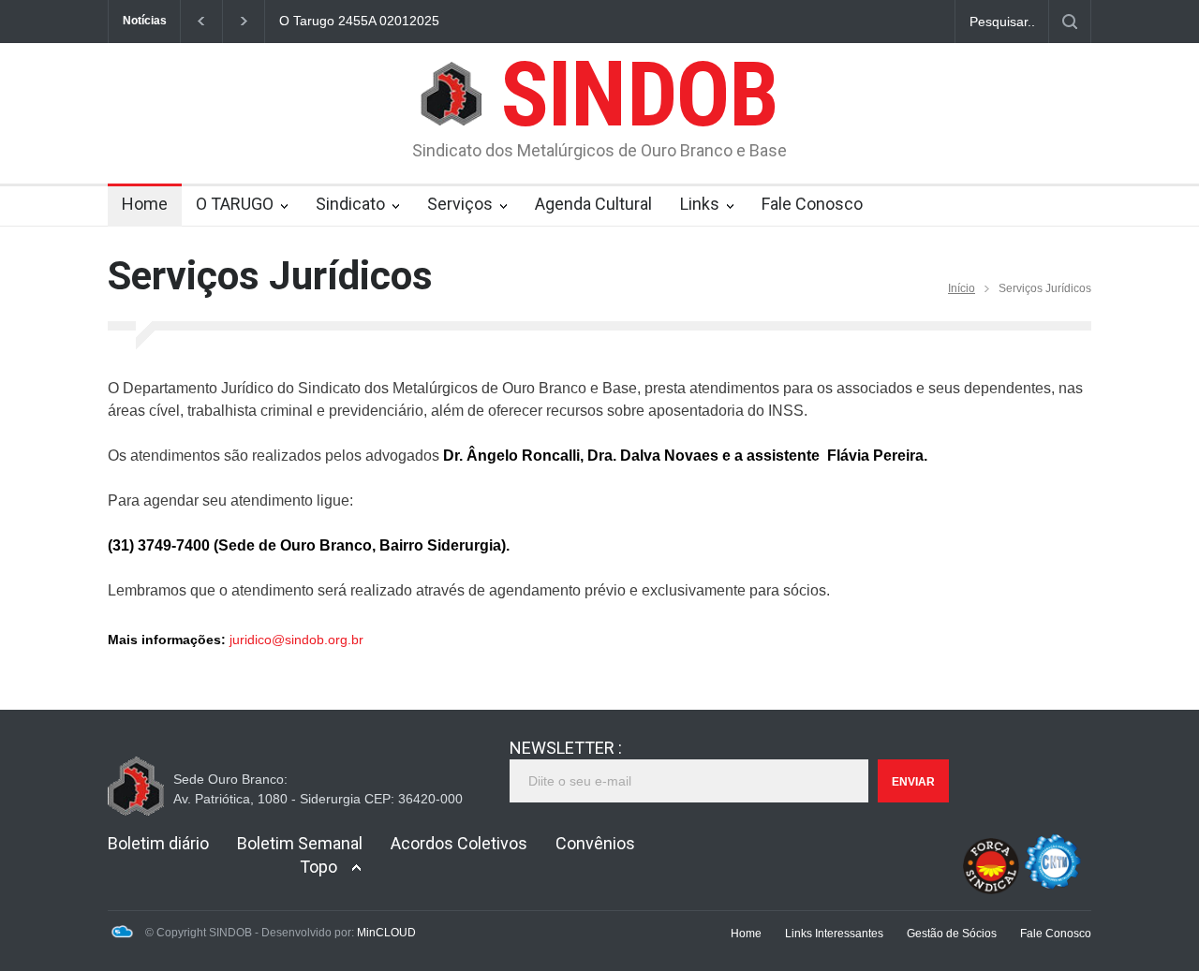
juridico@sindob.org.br (296, 639)
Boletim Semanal (300, 843)
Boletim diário (158, 843)
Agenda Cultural (593, 203)
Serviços (460, 203)
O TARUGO (235, 203)
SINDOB (639, 94)
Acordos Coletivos (459, 843)
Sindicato (350, 203)
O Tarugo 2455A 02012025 (359, 20)
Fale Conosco (812, 203)
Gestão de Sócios (952, 933)
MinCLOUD (386, 932)
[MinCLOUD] (122, 934)
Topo (318, 866)
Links (699, 203)
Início (961, 288)
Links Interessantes (834, 933)
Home (145, 203)
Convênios (595, 843)
